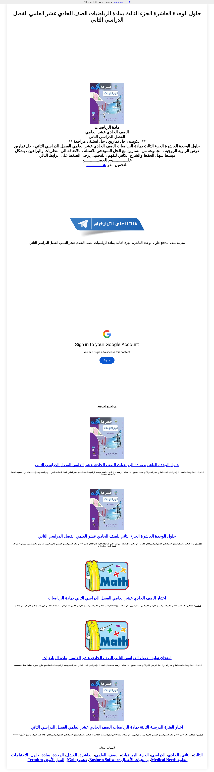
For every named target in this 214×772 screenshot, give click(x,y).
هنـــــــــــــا (96, 165)
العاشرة (86, 755)
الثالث (198, 755)
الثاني (186, 755)
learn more (119, 2)
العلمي (100, 755)
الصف (114, 755)
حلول (35, 755)
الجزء (144, 755)
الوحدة (58, 755)
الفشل (71, 755)
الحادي (173, 755)
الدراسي (158, 755)
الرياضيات (129, 755)
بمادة (46, 755)
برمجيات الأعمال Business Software (119, 759)
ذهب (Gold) (77, 759)
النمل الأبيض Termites (46, 759)
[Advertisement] (107, 56)
